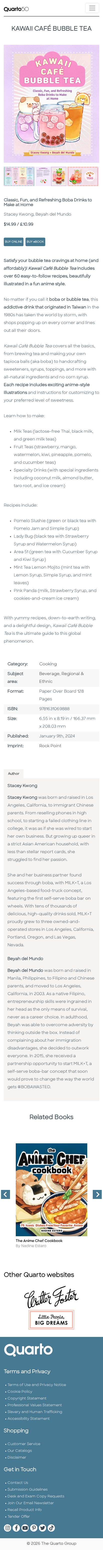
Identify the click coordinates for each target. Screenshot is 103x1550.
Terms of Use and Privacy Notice (37, 1385)
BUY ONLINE (13, 242)
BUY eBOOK (35, 242)
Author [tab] (13, 774)
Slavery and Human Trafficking (35, 1412)
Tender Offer (19, 1517)
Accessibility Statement (29, 1419)
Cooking (48, 664)
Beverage (49, 674)
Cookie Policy (20, 1392)
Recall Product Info (25, 1510)
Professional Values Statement (35, 1405)
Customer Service (24, 1444)
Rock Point (50, 746)
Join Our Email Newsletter (31, 1503)
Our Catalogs (20, 1451)
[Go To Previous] (3, 1196)
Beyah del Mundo (25, 959)
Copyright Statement (27, 1399)
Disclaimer (17, 1458)
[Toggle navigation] (92, 8)
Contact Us (18, 1483)
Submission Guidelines (28, 1490)
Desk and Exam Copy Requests (36, 1496)
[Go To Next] (95, 1196)
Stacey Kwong (22, 786)
